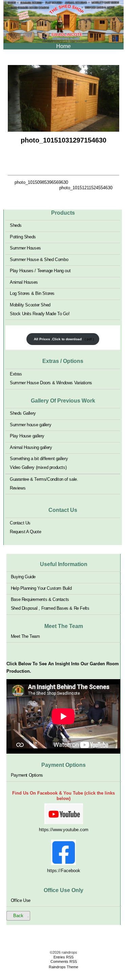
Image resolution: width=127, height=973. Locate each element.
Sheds (16, 225)
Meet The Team (25, 636)
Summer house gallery (30, 424)
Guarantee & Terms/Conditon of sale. (44, 478)
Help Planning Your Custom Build (41, 587)
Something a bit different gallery (39, 458)
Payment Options (27, 775)
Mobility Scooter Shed (30, 304)
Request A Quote (25, 531)
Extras (16, 373)
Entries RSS (63, 957)
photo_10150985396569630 (41, 182)
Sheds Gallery (23, 413)
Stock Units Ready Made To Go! (40, 313)
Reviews (17, 487)
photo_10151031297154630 (63, 140)
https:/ (53, 870)
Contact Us (20, 522)
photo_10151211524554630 (85, 187)
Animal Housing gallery (31, 447)
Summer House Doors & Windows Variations (51, 382)
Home (63, 46)
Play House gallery (27, 435)
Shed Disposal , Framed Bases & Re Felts (50, 608)
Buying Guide (23, 576)
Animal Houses (24, 281)
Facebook (70, 870)
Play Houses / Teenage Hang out (40, 270)
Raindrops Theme (63, 967)
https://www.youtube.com (63, 829)
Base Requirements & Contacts (40, 599)
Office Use (20, 900)
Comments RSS (63, 961)
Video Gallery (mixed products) (38, 467)
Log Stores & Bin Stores (32, 293)
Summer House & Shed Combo (39, 259)
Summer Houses (25, 248)
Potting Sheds (23, 236)
